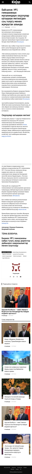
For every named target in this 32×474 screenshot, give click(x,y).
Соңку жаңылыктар (8, 319)
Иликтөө (14, 467)
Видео (25, 467)
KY (20, 469)
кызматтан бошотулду (18, 254)
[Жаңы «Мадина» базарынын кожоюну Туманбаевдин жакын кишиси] (16, 333)
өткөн (25, 124)
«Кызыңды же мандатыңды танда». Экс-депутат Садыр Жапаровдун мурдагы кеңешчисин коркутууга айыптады (14, 450)
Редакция (7, 27)
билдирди (20, 42)
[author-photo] (16, 271)
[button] (2, 2)
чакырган (5, 223)
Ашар (17, 469)
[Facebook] (11, 277)
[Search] (29, 2)
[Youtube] (21, 277)
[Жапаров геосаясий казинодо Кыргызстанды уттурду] (16, 389)
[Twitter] (17, 277)
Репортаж (19, 467)
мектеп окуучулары (7, 256)
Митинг (25, 256)
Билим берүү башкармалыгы (19, 252)
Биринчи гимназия (6, 254)
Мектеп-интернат (17, 256)
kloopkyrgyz (4, 315)
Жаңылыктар (7, 467)
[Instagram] (14, 277)
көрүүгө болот (6, 136)
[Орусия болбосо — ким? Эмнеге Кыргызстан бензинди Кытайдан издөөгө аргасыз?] (16, 297)
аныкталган (22, 209)
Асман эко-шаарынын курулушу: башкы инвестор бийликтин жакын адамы (16, 369)
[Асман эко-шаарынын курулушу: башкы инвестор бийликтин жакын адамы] (16, 361)
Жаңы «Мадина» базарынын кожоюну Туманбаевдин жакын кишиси (15, 341)
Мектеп (12, 469)
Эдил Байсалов (6, 258)
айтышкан (16, 196)
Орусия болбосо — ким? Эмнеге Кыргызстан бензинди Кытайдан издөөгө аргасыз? (15, 311)
